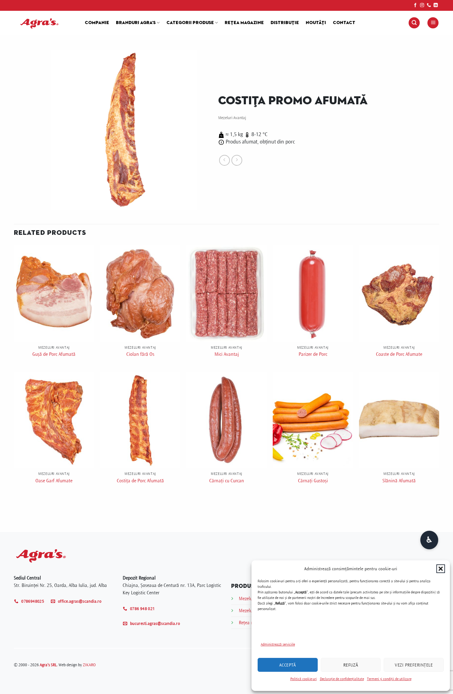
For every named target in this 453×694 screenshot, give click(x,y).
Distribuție (285, 23)
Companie (97, 23)
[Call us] (429, 5)
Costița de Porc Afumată (140, 481)
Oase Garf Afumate (53, 481)
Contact (344, 23)
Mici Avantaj (226, 354)
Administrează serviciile (278, 644)
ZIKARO (89, 664)
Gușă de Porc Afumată (54, 354)
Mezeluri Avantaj (232, 117)
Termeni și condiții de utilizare (389, 679)
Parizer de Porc (313, 354)
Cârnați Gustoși (313, 481)
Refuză (350, 665)
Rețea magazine (244, 23)
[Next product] (224, 160)
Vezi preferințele (414, 665)
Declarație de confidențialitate (342, 679)
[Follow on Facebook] (415, 5)
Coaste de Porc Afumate (399, 354)
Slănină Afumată (399, 481)
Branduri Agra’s (136, 23)
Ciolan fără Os (140, 354)
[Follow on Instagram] (422, 5)
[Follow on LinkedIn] (436, 5)
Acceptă (287, 665)
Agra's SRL (48, 664)
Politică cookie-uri (303, 679)
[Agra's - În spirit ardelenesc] (45, 23)
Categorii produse (190, 23)
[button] (441, 569)
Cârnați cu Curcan (226, 481)
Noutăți (316, 23)
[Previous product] (236, 160)
